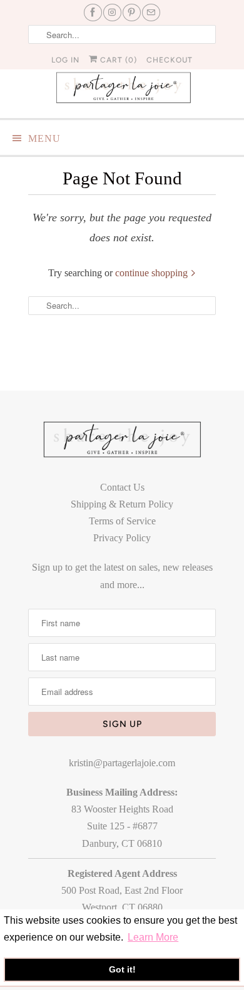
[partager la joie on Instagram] (112, 12)
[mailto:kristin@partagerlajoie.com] (151, 12)
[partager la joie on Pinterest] (132, 12)
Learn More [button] (153, 937)
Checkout (169, 60)
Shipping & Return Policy (122, 504)
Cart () (117, 60)
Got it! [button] (122, 969)
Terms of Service (122, 521)
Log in (65, 60)
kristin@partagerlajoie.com (122, 763)
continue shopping (152, 273)
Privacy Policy (122, 537)
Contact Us (122, 487)
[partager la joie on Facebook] (93, 12)
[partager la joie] (122, 87)
